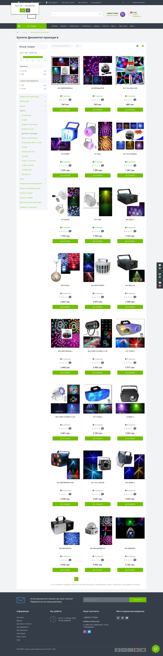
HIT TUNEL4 (97, 417)
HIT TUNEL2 (130, 351)
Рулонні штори (26, 193)
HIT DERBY (65, 154)
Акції (18, 640)
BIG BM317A (130, 285)
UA (128, 2)
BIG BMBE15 (130, 482)
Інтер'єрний (26, 115)
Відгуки (19, 621)
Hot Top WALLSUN (130, 88)
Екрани (63, 26)
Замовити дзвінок (112, 15)
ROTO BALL (65, 285)
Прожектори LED (28, 152)
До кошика (65, 110)
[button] (37, 2)
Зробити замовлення (137, 15)
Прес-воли (123, 26)
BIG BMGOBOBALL (65, 351)
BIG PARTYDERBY (97, 285)
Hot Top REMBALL (130, 154)
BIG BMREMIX (130, 548)
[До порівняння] (77, 57)
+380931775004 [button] (90, 617)
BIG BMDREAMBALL (65, 88)
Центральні (26, 174)
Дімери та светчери (29, 124)
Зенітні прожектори (29, 138)
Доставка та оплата (68, 2)
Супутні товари (26, 198)
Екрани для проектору (29, 96)
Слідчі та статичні (29, 161)
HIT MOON (65, 220)
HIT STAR (97, 220)
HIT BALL (97, 154)
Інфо (131, 26)
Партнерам (21, 633)
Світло (105, 26)
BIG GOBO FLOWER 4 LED (97, 351)
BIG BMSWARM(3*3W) (65, 482)
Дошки (96, 26)
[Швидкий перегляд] (77, 61)
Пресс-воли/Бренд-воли (30, 188)
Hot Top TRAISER (97, 482)
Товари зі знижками (28, 207)
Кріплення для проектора (30, 202)
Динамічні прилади (29, 133)
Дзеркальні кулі (28, 129)
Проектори (74, 26)
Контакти (20, 617)
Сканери (25, 156)
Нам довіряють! (96, 2)
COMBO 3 (130, 417)
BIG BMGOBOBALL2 (97, 548)
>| (118, 579)
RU (123, 2)
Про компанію (83, 2)
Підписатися (138, 600)
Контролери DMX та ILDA (31, 142)
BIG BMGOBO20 (65, 548)
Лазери (24, 147)
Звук (113, 26)
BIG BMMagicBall (97, 88)
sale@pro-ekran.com (91, 621)
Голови (24, 120)
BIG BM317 (130, 220)
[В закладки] (77, 54)
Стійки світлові (28, 165)
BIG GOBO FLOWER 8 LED (65, 417)
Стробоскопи (27, 170)
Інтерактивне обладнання (31, 183)
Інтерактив (86, 26)
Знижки (55, 26)
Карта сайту (21, 637)
